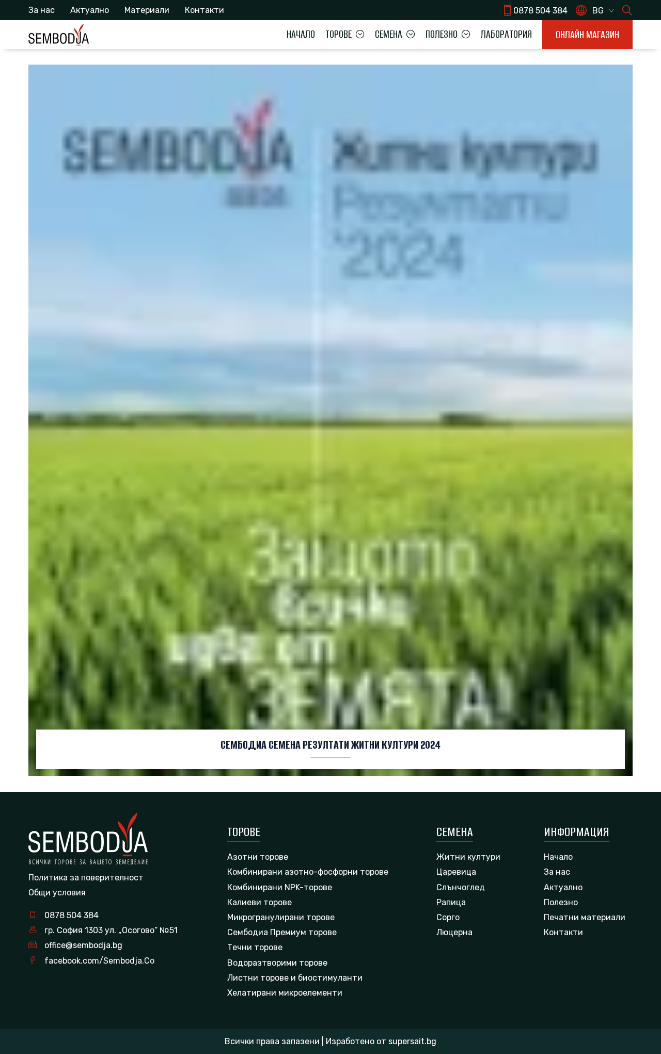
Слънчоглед (460, 887)
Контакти (204, 10)
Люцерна (454, 932)
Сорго (448, 917)
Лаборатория (506, 34)
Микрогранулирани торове (281, 917)
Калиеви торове (259, 902)
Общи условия (57, 892)
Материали (146, 10)
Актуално (89, 10)
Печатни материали (584, 917)
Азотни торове (257, 857)
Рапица (451, 902)
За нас (41, 10)
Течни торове (254, 947)
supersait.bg (412, 1041)
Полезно (561, 902)
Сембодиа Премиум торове (282, 932)
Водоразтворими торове (277, 963)
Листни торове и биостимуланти (295, 978)
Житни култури (468, 857)
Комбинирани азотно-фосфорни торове (307, 872)
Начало (301, 34)
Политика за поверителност (86, 877)
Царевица (456, 872)
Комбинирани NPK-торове (279, 887)
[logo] (58, 34)
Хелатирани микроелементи (284, 993)
